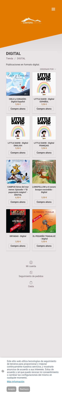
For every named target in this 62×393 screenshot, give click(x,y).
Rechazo (24, 389)
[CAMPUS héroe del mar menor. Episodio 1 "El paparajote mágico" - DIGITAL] (18, 172)
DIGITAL (21, 58)
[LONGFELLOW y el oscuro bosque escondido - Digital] (44, 172)
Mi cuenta (31, 266)
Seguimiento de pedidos (31, 276)
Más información (15, 381)
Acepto (11, 389)
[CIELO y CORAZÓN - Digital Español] (18, 84)
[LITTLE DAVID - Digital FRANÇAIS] (44, 128)
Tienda (9, 58)
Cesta (31, 286)
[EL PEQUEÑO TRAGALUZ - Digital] (44, 221)
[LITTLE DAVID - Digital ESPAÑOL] (44, 84)
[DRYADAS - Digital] (18, 221)
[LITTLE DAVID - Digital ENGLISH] (18, 128)
